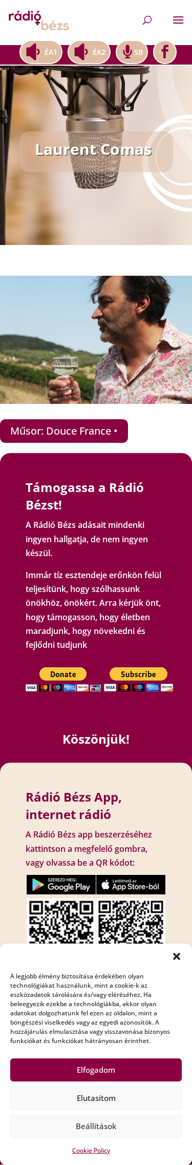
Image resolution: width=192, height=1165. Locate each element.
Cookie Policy (91, 1150)
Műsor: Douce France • (64, 431)
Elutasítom (96, 1098)
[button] (177, 956)
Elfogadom (96, 1070)
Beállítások (96, 1126)
